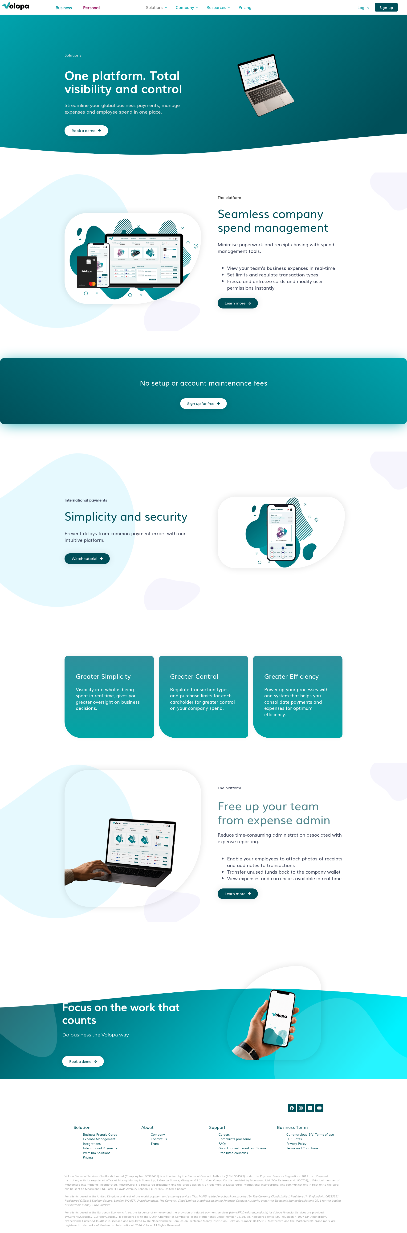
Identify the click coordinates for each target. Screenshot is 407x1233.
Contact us (159, 1139)
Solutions (154, 7)
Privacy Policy (296, 1143)
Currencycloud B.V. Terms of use (310, 1134)
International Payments (100, 1148)
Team (155, 1143)
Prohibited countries (233, 1152)
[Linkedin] (310, 1108)
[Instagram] (301, 1108)
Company (185, 7)
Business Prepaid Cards (100, 1134)
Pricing (245, 7)
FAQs (222, 1143)
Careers (224, 1134)
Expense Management (99, 1139)
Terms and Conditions (302, 1148)
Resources (216, 7)
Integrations (92, 1143)
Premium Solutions (96, 1152)
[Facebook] (292, 1108)
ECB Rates (294, 1139)
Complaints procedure (235, 1139)
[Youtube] (319, 1108)
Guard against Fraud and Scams (242, 1148)
